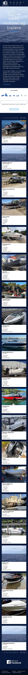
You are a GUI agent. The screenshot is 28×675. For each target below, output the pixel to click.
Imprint (14, 671)
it (23, 2)
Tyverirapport (6, 84)
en (14, 2)
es (20, 4)
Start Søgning (14, 109)
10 (17, 118)
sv (17, 4)
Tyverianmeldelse (16, 672)
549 (21, 118)
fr (17, 2)
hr (21, 2)
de (11, 2)
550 (24, 118)
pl (14, 4)
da (11, 4)
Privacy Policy (21, 671)
